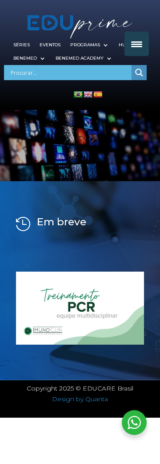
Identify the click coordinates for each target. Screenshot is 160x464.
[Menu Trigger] (136, 44)
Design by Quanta (80, 399)
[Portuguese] (78, 94)
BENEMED (25, 58)
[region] (80, 308)
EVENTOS (50, 45)
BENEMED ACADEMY (80, 58)
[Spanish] (97, 94)
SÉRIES (21, 45)
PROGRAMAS (85, 45)
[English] (88, 94)
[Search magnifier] (139, 72)
